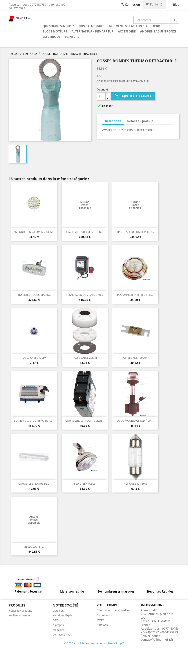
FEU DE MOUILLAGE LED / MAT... (135, 420)
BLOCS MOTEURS (55, 31)
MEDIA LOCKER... (34, 546)
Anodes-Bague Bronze (158, 31)
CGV (55, 620)
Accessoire (127, 31)
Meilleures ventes (19, 615)
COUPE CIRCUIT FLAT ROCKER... (84, 420)
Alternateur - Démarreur (92, 31)
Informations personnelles (113, 610)
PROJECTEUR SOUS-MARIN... (34, 294)
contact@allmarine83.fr (157, 640)
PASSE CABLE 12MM (34, 357)
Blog (176, 5)
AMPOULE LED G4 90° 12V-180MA (34, 232)
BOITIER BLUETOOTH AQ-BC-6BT (34, 420)
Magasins (59, 629)
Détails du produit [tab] (140, 121)
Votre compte (108, 605)
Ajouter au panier (133, 96)
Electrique (51, 37)
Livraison (58, 610)
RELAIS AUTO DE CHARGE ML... (85, 294)
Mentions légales (63, 615)
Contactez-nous (62, 634)
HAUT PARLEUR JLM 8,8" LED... (135, 232)
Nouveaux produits (20, 610)
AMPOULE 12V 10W (135, 483)
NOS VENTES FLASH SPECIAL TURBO (134, 26)
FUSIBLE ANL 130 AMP (135, 357)
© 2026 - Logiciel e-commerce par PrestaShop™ (94, 643)
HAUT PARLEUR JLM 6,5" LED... (84, 232)
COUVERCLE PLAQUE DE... (34, 483)
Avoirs (100, 620)
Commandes (104, 615)
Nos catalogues (91, 26)
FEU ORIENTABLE (84, 483)
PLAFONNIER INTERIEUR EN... (135, 294)
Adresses (102, 624)
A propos (58, 625)
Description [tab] (113, 121)
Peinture (72, 37)
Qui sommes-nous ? (58, 26)
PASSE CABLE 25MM (85, 357)
